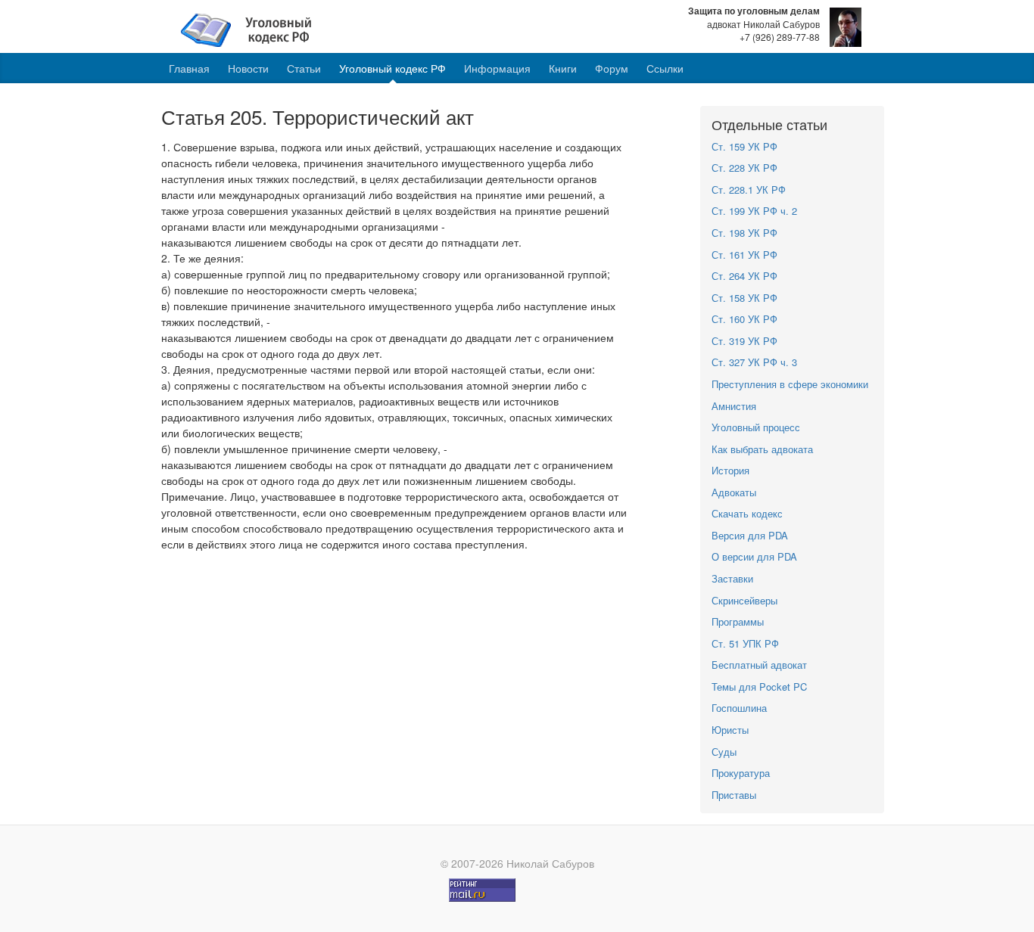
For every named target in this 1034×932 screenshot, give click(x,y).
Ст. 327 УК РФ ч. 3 (754, 362)
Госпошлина (739, 708)
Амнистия (734, 406)
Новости (248, 68)
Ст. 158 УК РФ (744, 297)
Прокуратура (741, 773)
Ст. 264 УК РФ (744, 276)
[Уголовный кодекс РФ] (254, 28)
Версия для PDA (750, 535)
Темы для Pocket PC (759, 686)
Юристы (730, 729)
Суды (724, 751)
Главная (189, 68)
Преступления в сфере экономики (790, 384)
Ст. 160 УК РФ (744, 319)
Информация (497, 68)
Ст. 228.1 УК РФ (749, 189)
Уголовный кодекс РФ (392, 68)
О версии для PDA (754, 556)
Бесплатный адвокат (759, 664)
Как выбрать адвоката (762, 449)
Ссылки (665, 68)
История (730, 470)
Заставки (732, 578)
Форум (611, 68)
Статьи (304, 68)
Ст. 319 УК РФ (744, 341)
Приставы (734, 795)
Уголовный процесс (756, 427)
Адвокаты (734, 492)
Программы (738, 621)
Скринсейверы (744, 600)
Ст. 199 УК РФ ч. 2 (754, 210)
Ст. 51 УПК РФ (745, 643)
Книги (563, 68)
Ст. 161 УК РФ (744, 254)
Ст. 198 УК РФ (744, 232)
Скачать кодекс (747, 513)
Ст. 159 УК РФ (744, 146)
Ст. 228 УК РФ (744, 167)
